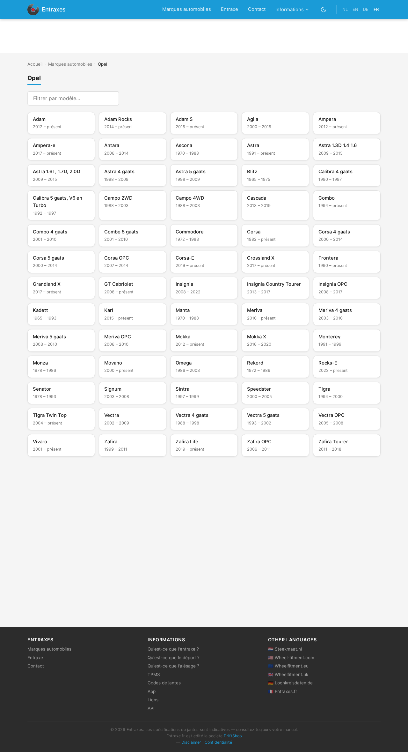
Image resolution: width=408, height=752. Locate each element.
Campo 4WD (190, 201)
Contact (257, 9)
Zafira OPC (259, 445)
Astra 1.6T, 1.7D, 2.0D (56, 175)
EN (355, 9)
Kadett (44, 313)
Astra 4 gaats (119, 175)
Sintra (187, 392)
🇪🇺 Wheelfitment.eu (288, 665)
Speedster (259, 392)
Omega (188, 366)
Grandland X (47, 287)
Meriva (261, 313)
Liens (153, 699)
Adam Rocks (118, 122)
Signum (116, 392)
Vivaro (47, 445)
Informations (289, 9)
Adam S (190, 122)
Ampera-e (47, 149)
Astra (261, 149)
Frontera (332, 261)
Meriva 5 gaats (49, 340)
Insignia (188, 287)
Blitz (258, 175)
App (152, 691)
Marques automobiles (186, 9)
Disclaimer (191, 742)
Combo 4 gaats (50, 235)
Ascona (187, 149)
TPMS (154, 674)
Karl (118, 313)
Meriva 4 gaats (335, 313)
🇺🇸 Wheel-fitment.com (291, 657)
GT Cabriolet (119, 287)
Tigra (330, 392)
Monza (44, 366)
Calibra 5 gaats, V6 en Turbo (57, 205)
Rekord (258, 366)
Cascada (259, 201)
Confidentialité (218, 742)
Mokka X (259, 340)
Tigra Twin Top (50, 418)
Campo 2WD (118, 201)
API (151, 708)
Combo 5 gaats (121, 235)
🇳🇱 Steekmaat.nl (285, 649)
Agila (259, 122)
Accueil (34, 64)
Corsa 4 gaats (334, 235)
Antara (116, 149)
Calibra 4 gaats (335, 175)
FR (376, 9)
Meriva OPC (117, 340)
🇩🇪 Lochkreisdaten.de (290, 682)
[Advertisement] (204, 36)
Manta (187, 313)
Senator (44, 392)
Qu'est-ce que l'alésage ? (173, 665)
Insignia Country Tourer (274, 287)
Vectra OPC (331, 418)
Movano (119, 366)
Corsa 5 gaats (48, 261)
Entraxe (229, 9)
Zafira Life (190, 445)
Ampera (332, 122)
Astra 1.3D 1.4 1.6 (337, 149)
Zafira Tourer (333, 445)
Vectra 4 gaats (192, 418)
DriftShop (233, 736)
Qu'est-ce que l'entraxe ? (173, 649)
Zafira (115, 445)
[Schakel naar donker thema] (324, 9)
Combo (332, 201)
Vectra (116, 418)
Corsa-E (190, 261)
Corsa (261, 235)
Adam (47, 122)
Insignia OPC (332, 287)
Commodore (190, 235)
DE (365, 9)
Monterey (329, 340)
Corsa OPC (116, 261)
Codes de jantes (164, 682)
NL (345, 9)
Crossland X (261, 261)
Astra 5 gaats (191, 175)
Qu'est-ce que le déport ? (174, 657)
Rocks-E (333, 366)
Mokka (190, 340)
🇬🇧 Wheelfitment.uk (288, 674)
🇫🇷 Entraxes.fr (282, 691)
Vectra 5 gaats (263, 418)
